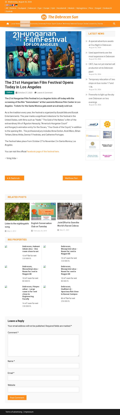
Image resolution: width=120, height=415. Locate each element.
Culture (59, 24)
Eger (40, 8)
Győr (53, 8)
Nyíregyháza (82, 8)
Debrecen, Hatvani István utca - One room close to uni (31, 248)
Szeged (98, 8)
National (74, 24)
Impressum (29, 412)
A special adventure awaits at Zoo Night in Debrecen (101, 43)
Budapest (22, 8)
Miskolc (71, 8)
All (7, 8)
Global (86, 24)
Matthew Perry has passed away (73, 178)
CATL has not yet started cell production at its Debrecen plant (102, 68)
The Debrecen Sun (63, 17)
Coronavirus (25, 24)
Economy (34, 24)
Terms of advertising (14, 412)
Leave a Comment (45, 93)
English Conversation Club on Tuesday (41, 225)
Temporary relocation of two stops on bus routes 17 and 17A (102, 83)
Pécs (91, 8)
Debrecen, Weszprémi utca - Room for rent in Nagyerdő (69, 250)
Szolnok (9, 11)
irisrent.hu (93, 24)
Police (48, 24)
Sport (54, 24)
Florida (100, 24)
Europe (46, 8)
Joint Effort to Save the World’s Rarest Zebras (68, 224)
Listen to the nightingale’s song (17, 225)
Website (11, 385)
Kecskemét (61, 8)
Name (11, 361)
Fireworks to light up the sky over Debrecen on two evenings (101, 98)
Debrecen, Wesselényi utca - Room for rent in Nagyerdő (30, 270)
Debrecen (32, 8)
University (42, 24)
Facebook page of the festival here (43, 151)
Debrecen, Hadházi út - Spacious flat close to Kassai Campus (70, 290)
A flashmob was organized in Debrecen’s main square (16, 178)
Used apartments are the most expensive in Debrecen (102, 54)
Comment (13, 332)
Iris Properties (17, 239)
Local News (15, 24)
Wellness (66, 24)
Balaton (13, 8)
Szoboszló (107, 8)
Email (11, 373)
